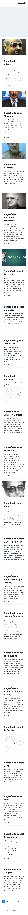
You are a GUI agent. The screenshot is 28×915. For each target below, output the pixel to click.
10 (18, 901)
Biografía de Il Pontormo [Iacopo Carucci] (13, 579)
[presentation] (14, 47)
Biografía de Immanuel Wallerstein (10, 217)
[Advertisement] (14, 14)
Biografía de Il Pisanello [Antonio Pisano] (13, 691)
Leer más (7, 85)
